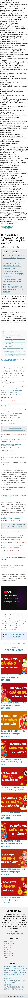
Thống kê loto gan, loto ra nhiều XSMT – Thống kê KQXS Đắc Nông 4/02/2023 (14, 352)
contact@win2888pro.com (15, 934)
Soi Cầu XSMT (15, 637)
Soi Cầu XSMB (8, 951)
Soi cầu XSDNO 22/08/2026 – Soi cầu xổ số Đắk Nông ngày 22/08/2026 (14, 983)
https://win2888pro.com (16, 634)
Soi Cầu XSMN (8, 953)
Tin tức (6, 958)
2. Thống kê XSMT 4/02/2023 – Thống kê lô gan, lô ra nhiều (13, 348)
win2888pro (20, 996)
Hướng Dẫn (7, 945)
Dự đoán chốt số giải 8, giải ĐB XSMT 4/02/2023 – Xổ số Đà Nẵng (15, 345)
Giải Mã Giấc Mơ (9, 943)
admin (22, 247)
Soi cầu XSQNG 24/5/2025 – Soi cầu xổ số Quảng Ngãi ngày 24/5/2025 (13, 289)
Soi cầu (6, 949)
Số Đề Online (8, 947)
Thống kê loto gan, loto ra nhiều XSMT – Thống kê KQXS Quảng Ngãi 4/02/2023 (14, 355)
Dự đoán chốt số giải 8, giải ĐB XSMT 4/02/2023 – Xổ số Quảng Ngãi (15, 342)
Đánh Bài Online (9, 941)
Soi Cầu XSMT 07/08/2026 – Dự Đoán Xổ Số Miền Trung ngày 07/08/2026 (13, 273)
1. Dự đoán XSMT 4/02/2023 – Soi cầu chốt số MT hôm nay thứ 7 (13, 336)
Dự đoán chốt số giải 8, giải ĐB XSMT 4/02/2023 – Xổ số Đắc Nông (15, 340)
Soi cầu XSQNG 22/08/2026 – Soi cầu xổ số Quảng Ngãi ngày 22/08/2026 (14, 977)
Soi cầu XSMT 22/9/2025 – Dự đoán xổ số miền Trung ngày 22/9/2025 (13, 281)
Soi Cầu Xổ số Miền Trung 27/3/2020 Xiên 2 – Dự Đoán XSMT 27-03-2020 (12, 265)
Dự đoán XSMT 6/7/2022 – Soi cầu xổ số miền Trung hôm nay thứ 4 (14, 258)
